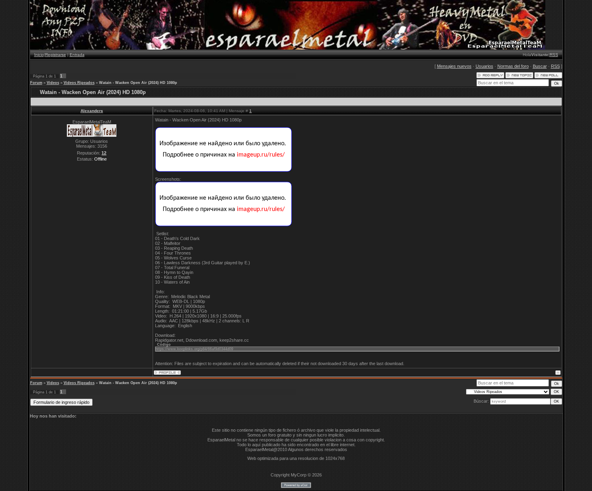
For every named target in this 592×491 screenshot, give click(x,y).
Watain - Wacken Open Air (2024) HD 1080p (138, 83)
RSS (554, 54)
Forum (36, 83)
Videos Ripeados (79, 83)
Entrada (77, 54)
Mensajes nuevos (454, 66)
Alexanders (92, 111)
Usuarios (484, 66)
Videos (53, 83)
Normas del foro (513, 66)
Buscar (540, 66)
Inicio (39, 54)
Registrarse (55, 54)
